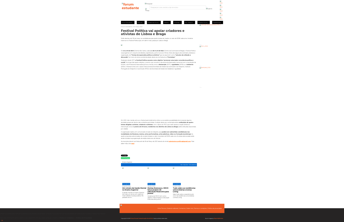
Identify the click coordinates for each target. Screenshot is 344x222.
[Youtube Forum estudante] (221, 14)
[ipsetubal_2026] (211, 77)
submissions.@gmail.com (180, 141)
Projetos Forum (203, 22)
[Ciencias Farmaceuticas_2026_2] (211, 34)
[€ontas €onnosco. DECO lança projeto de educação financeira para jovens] (159, 176)
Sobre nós (190, 208)
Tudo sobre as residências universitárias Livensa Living (184, 190)
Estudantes (192, 165)
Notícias (140, 22)
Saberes (166, 22)
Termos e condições (200, 208)
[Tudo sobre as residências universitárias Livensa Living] (184, 176)
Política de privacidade (215, 208)
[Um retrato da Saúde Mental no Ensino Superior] (134, 176)
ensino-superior (127, 162)
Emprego (177, 22)
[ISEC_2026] (211, 55)
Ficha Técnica (162, 208)
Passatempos (217, 22)
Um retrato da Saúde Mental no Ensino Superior (134, 189)
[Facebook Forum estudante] (221, 6)
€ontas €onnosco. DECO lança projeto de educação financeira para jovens (158, 190)
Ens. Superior (189, 22)
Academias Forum (153, 22)
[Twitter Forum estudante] (221, 10)
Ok (2, 220)
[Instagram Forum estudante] (221, 2)
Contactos (182, 208)
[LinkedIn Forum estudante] (221, 18)
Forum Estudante (127, 22)
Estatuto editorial (172, 208)
